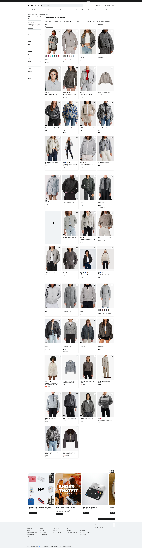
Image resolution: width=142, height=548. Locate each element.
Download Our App (100, 524)
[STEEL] (46, 201)
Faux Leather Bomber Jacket (69, 94)
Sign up (107, 518)
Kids (76, 9)
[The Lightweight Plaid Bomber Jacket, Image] (53, 113)
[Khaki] (83, 272)
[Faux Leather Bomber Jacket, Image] (70, 78)
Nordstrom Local (56, 538)
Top (114, 525)
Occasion (30, 64)
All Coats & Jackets (48, 21)
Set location (30, 27)
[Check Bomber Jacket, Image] (105, 78)
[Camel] (87, 272)
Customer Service (30, 524)
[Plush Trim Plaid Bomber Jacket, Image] (53, 438)
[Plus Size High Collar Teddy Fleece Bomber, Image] (70, 148)
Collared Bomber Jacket (51, 94)
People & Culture (43, 532)
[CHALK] (83, 92)
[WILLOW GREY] (85, 162)
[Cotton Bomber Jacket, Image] (88, 78)
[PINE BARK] (65, 92)
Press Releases (82, 530)
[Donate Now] (68, 489)
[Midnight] (100, 272)
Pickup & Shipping (32, 22)
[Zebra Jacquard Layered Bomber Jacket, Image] (105, 113)
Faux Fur (98, 21)
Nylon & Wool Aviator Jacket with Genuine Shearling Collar (69, 453)
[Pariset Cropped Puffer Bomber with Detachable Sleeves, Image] (105, 258)
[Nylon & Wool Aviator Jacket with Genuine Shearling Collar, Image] (70, 438)
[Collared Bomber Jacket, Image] (53, 78)
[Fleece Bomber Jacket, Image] (70, 223)
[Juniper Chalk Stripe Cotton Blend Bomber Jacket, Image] (70, 296)
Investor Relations (82, 528)
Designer (82, 9)
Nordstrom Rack (82, 526)
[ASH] (63, 92)
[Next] (113, 21)
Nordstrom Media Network (84, 532)
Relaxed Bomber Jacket (68, 57)
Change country (30, 543)
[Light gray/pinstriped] (48, 92)
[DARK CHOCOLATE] (104, 310)
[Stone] (98, 272)
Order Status (29, 528)
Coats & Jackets (42, 14)
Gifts (96, 9)
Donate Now (59, 514)
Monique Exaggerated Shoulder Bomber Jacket (70, 273)
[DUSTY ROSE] (69, 56)
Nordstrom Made (33, 512)
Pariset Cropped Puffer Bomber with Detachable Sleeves (104, 275)
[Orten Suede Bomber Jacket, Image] (53, 258)
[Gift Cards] (95, 489)
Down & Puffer (88, 21)
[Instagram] (95, 527)
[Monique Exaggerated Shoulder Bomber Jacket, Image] (70, 258)
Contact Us (29, 526)
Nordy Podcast (43, 536)
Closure (29, 68)
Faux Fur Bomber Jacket (87, 239)
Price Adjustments (30, 534)
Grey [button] (29, 18)
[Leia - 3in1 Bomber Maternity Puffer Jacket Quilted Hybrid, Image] (105, 296)
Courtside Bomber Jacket (51, 309)
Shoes (61, 9)
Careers (41, 528)
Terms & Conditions (46, 546)
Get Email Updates (43, 534)
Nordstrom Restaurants (57, 535)
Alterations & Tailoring (57, 530)
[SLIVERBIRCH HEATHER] (81, 162)
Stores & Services (56, 524)
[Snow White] (48, 381)
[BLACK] (56, 56)
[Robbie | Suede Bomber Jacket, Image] (88, 367)
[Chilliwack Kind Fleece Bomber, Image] (88, 148)
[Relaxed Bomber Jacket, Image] (70, 42)
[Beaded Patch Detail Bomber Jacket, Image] (53, 404)
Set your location (49, 26)
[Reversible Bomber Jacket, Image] (53, 331)
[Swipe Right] (112, 471)
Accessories (69, 9)
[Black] (50, 381)
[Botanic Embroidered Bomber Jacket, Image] (88, 113)
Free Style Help (56, 528)
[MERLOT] (83, 237)
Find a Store (55, 526)
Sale (101, 9)
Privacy (28, 546)
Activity (29, 78)
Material (30, 51)
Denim (83, 21)
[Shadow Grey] (81, 272)
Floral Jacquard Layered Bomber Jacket (69, 128)
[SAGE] (65, 56)
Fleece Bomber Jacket (69, 237)
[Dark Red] (58, 56)
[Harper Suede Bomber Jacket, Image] (88, 258)
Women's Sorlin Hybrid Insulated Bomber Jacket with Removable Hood (52, 384)
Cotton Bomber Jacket (86, 94)
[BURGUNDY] (102, 310)
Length (29, 54)
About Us (41, 524)
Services (108, 9)
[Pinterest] (97, 527)
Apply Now (88, 1)
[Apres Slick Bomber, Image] (105, 404)
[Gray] (46, 92)
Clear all (39, 16)
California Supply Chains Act (56, 546)
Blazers (67, 21)
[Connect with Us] (105, 527)
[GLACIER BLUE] (73, 56)
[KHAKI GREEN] (108, 310)
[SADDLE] (69, 92)
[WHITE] (71, 56)
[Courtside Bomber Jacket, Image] (53, 296)
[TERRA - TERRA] (83, 162)
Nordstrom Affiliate (83, 534)
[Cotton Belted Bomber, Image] (105, 367)
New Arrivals (62, 21)
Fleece (94, 21)
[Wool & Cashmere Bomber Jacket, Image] (105, 42)
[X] (100, 527)
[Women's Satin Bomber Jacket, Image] (53, 42)
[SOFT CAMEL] (67, 162)
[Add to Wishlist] (59, 31)
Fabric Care (30, 75)
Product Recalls (30, 540)
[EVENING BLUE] (65, 162)
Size (29, 34)
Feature (29, 61)
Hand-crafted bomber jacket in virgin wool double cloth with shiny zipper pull (87, 420)
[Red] (100, 418)
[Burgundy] (48, 56)
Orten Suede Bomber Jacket (52, 272)
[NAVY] (106, 310)
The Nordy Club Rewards (71, 526)
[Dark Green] (54, 56)
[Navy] (52, 56)
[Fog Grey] (102, 272)
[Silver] (46, 56)
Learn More (66, 514)
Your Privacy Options (34, 546)
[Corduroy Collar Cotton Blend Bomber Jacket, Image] (70, 187)
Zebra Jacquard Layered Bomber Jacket (104, 128)
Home (89, 9)
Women (42, 9)
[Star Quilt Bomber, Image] (105, 223)
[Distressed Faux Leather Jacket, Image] (88, 187)
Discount (30, 71)
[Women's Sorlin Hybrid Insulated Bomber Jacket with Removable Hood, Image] (53, 367)
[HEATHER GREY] (63, 162)
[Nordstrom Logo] (33, 5)
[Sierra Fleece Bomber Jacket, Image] (88, 296)
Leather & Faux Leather (105, 21)
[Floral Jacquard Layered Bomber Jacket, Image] (70, 113)
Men (49, 9)
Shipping (28, 530)
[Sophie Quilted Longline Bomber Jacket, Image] (53, 187)
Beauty (55, 9)
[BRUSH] (50, 56)
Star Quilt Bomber (104, 237)
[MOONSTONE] (81, 237)
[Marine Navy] (85, 272)
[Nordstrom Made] (41, 489)
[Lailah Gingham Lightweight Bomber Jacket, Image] (53, 148)
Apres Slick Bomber (105, 420)
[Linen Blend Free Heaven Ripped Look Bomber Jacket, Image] (70, 367)
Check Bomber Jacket (104, 92)
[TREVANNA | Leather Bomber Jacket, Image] (88, 331)
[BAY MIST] (81, 92)
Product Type (31, 31)
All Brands (42, 526)
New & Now (34, 9)
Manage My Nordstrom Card (71, 532)
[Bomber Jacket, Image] (105, 148)
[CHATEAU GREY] (63, 56)
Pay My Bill (68, 530)
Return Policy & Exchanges (32, 532)
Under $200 (56, 21)
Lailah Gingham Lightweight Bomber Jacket (51, 163)
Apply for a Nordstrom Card (71, 528)
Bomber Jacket (103, 162)
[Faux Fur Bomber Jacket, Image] (88, 223)
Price (29, 48)
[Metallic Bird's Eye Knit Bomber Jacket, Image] (105, 187)
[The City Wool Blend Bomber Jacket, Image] (70, 331)
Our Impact (42, 530)
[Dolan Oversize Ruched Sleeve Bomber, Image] (88, 42)
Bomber (71, 21)
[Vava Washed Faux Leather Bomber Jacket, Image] (105, 331)
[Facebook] (102, 527)
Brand (29, 41)
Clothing (36, 14)
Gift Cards (86, 512)
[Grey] (98, 418)
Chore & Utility (77, 21)
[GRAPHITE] (98, 310)
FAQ (27, 538)
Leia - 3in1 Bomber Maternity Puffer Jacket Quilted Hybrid (105, 313)
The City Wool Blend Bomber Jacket (69, 345)
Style (29, 58)
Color (29, 37)
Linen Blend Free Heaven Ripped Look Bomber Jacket (69, 382)
